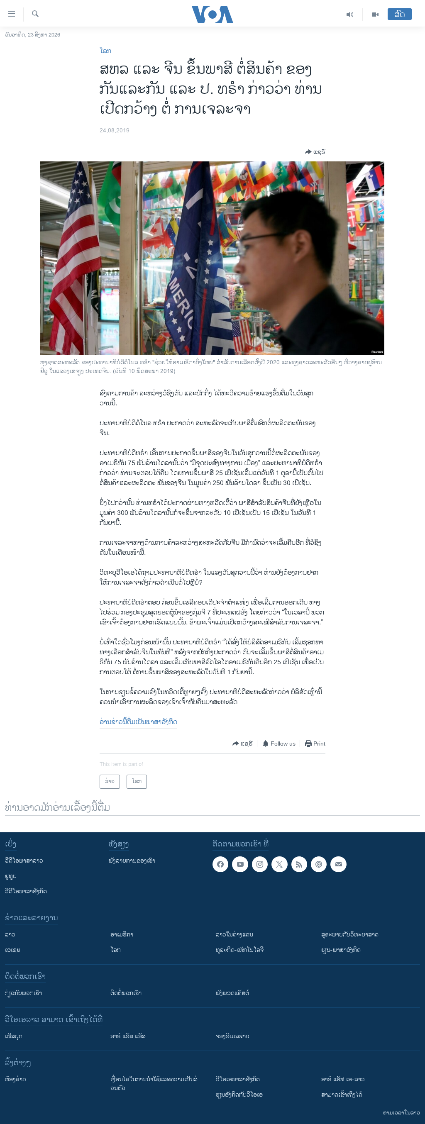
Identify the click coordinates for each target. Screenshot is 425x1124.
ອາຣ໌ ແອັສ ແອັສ (128, 1036)
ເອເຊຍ (12, 950)
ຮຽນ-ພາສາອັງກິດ (341, 950)
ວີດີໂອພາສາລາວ (24, 860)
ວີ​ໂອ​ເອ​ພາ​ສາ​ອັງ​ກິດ (238, 1079)
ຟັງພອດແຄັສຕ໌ (232, 993)
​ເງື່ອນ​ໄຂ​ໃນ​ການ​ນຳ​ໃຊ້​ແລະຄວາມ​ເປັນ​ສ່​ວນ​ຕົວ (154, 1083)
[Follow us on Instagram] (260, 864)
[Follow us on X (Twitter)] (279, 864)
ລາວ (10, 934)
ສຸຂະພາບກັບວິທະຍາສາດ (350, 934)
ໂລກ (105, 51)
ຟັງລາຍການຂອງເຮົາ (132, 860)
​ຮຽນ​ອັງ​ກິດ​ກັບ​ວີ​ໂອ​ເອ (239, 1094)
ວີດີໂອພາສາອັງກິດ (26, 891)
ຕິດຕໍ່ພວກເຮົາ (126, 993)
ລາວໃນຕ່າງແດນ (234, 934)
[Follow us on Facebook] (220, 864)
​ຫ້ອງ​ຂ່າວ (15, 1079)
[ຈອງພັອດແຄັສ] (338, 864)
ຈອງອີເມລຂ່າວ (232, 1036)
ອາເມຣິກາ (121, 934)
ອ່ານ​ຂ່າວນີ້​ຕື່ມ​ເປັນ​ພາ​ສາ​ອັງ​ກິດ (138, 722)
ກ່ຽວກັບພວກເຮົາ (23, 993)
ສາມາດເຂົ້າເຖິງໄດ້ (341, 1094)
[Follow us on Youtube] (240, 864)
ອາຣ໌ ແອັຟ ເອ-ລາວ (343, 1079)
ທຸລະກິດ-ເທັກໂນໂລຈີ (240, 950)
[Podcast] (319, 864)
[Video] (375, 14)
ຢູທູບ (11, 876)
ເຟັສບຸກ (13, 1036)
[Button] (315, 152)
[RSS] (299, 864)
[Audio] (350, 14)
